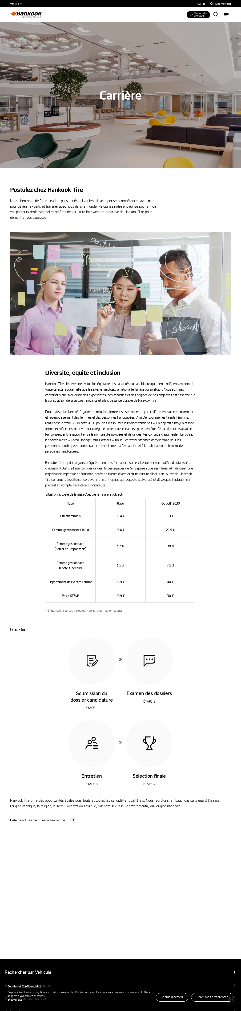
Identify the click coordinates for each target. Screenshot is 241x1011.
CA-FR (201, 3)
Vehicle (14, 3)
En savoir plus (15, 999)
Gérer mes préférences (212, 997)
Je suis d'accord (172, 997)
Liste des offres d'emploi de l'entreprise (37, 820)
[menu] (226, 15)
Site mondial (223, 3)
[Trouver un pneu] (216, 15)
